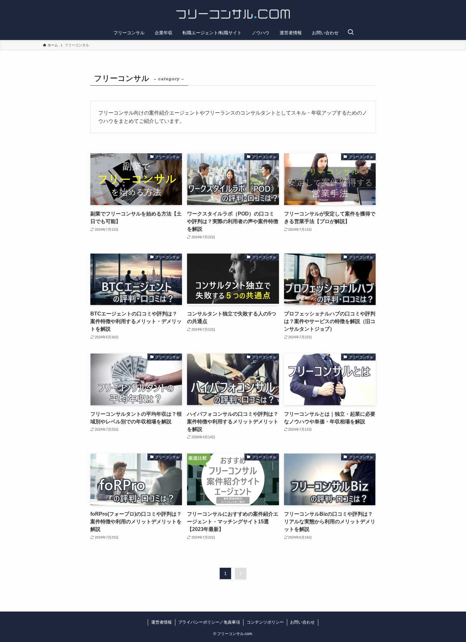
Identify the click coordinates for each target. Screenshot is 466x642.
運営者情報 (161, 622)
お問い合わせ (302, 622)
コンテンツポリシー (265, 622)
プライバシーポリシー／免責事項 (209, 622)
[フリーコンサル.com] (233, 14)
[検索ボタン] (351, 32)
